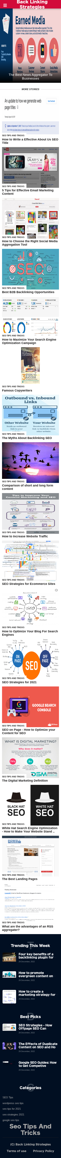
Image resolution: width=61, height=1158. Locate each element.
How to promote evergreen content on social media (36, 976)
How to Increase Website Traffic (25, 536)
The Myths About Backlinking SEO (27, 438)
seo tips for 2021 (12, 1108)
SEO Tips (8, 1097)
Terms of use (16, 1151)
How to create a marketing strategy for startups (37, 994)
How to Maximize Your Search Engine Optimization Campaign (29, 341)
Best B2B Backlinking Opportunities (28, 292)
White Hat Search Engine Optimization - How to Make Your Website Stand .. (29, 829)
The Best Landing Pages (19, 879)
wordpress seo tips (13, 1103)
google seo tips (11, 1120)
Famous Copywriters (17, 390)
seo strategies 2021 (13, 1114)
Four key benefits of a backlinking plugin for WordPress (36, 957)
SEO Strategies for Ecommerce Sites (28, 584)
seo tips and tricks (13, 135)
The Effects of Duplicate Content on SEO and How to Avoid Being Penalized (38, 1047)
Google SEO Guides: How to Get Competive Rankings (38, 1065)
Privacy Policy (43, 1151)
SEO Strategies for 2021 (19, 682)
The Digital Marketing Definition (25, 780)
